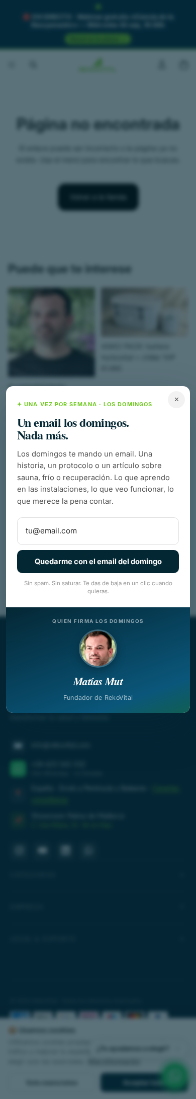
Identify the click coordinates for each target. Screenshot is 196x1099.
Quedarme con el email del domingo (98, 561)
